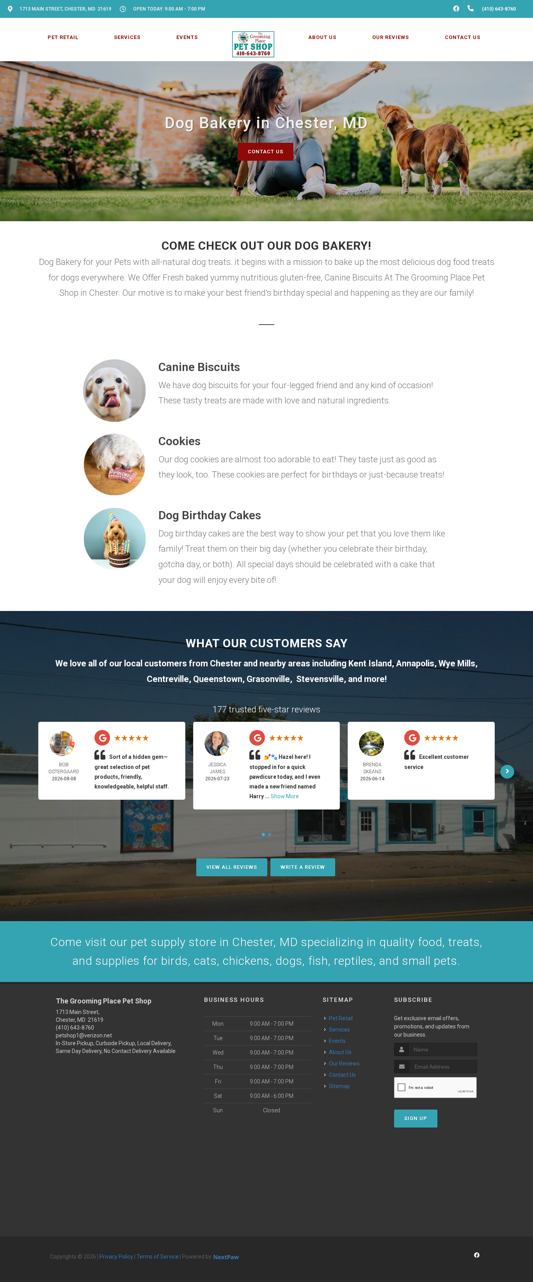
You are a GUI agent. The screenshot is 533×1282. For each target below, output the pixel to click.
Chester (226, 663)
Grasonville (268, 679)
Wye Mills (457, 663)
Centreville (168, 679)
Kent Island (370, 663)
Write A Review (303, 867)
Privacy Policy (116, 1257)
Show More (285, 796)
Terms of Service (158, 1257)
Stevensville (320, 679)
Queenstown (217, 679)
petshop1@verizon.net (84, 1035)
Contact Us (265, 151)
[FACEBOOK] (456, 9)
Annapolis (415, 663)
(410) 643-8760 (75, 1028)
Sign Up (415, 1118)
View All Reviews (231, 867)
